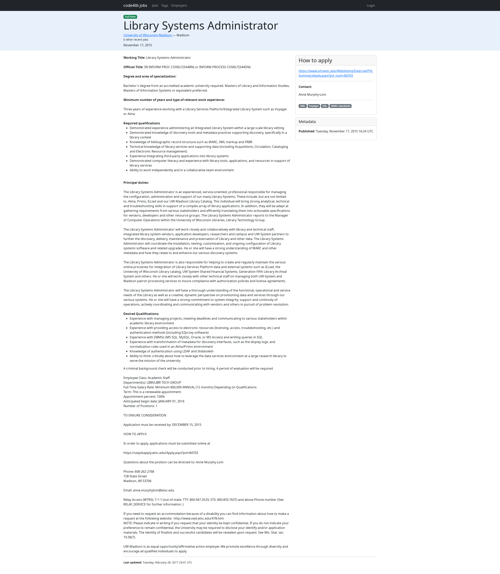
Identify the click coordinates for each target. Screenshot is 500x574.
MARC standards (340, 106)
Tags (164, 5)
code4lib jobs (135, 5)
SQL (324, 106)
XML (302, 106)
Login (371, 5)
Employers (179, 5)
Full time (130, 16)
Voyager (314, 106)
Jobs (155, 5)
